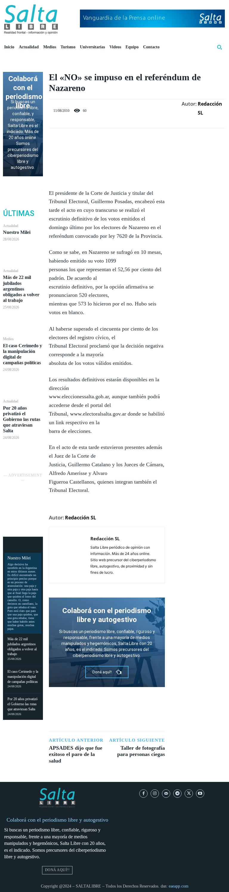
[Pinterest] (114, 140)
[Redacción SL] (69, 555)
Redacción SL (210, 108)
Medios (8, 339)
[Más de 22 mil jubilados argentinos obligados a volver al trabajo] (23, 323)
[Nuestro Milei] (23, 255)
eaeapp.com (178, 886)
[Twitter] (100, 140)
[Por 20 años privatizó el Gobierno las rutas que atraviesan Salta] (23, 453)
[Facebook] (86, 140)
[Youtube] (200, 793)
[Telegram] (177, 793)
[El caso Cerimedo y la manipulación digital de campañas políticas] (23, 385)
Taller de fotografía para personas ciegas (141, 751)
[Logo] (31, 19)
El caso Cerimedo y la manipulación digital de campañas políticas (22, 676)
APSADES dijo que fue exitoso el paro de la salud (75, 754)
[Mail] (166, 793)
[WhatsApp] (127, 140)
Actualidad (10, 226)
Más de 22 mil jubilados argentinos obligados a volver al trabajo (21, 289)
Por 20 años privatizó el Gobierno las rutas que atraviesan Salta (21, 419)
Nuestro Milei (16, 232)
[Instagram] (155, 793)
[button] (219, 47)
